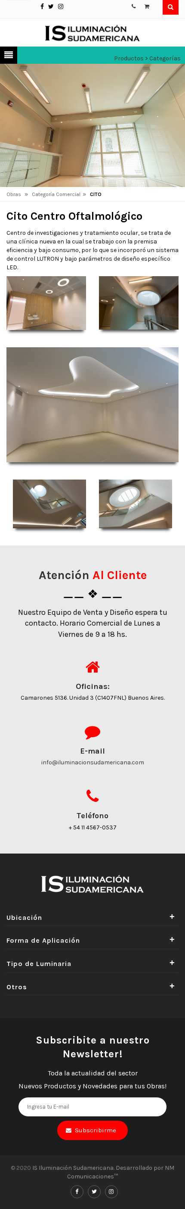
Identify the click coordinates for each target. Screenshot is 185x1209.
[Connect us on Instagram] (60, 6)
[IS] (92, 32)
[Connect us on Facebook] (42, 6)
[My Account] (134, 6)
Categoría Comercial (56, 194)
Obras (14, 194)
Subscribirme (95, 1130)
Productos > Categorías (147, 58)
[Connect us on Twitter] (51, 6)
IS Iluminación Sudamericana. (74, 1168)
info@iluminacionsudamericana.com (92, 762)
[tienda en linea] (147, 6)
